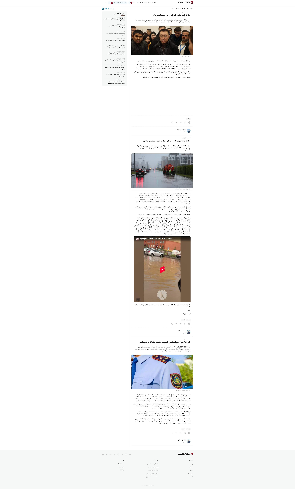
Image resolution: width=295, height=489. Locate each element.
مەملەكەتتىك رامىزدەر (153, 471)
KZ (125, 3)
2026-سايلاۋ (174, 9)
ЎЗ (109, 3)
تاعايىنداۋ (184, 9)
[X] (172, 123)
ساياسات (191, 467)
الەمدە (191, 477)
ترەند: (191, 8)
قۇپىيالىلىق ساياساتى (153, 467)
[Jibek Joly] (111, 9)
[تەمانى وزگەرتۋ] (130, 2)
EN (118, 3)
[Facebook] (176, 123)
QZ (123, 3)
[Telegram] (180, 123)
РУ (120, 3)
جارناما (122, 471)
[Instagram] (189, 123)
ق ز (112, 3)
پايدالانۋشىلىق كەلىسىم (152, 464)
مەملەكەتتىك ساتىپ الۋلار (152, 477)
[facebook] (122, 454)
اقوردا (188, 9)
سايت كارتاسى (120, 464)
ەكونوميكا (190, 474)
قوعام (183, 320)
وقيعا (179, 9)
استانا (188, 119)
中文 (115, 3)
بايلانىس (122, 467)
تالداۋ (134, 2)
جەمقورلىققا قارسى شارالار (152, 474)
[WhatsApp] (185, 123)
